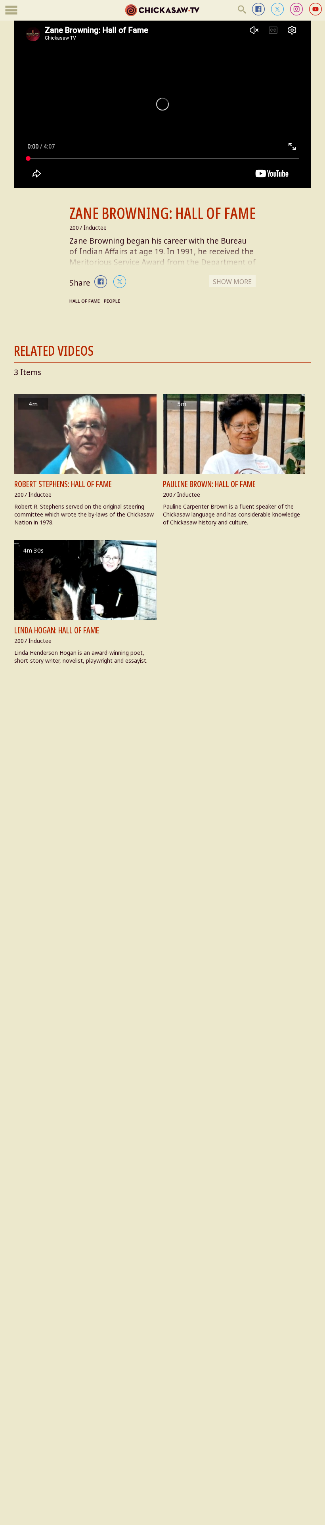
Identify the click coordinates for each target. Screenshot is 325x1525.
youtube (315, 9)
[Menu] (11, 10)
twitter (277, 9)
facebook (258, 9)
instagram (296, 9)
